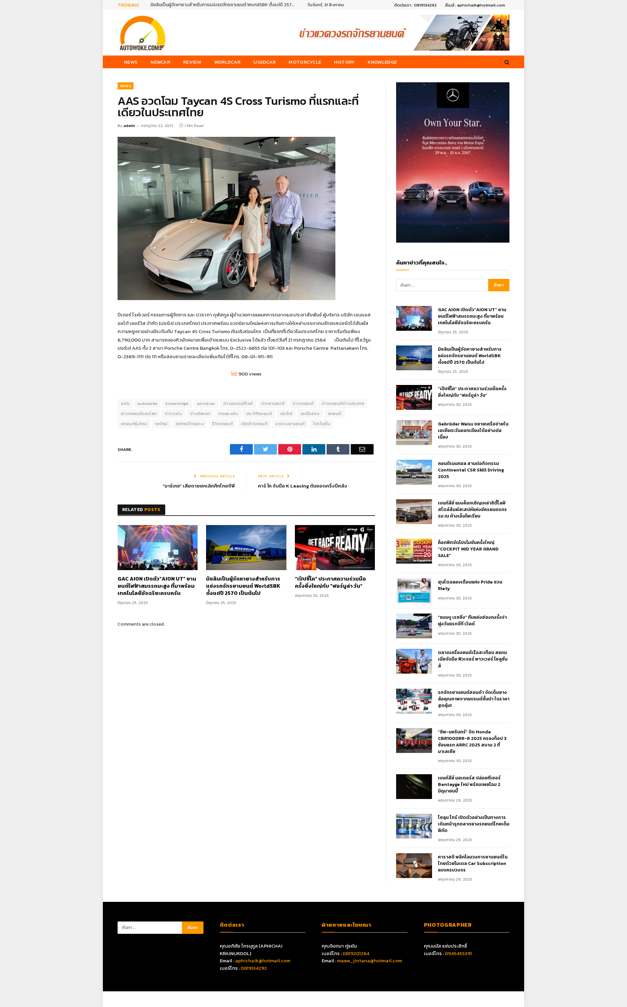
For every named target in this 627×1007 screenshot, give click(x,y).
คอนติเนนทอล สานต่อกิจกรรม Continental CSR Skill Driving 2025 (471, 470)
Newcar (160, 62)
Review (192, 62)
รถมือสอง (310, 413)
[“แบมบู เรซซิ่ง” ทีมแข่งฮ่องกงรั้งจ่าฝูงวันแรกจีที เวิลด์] (414, 626)
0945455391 (458, 953)
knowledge (177, 403)
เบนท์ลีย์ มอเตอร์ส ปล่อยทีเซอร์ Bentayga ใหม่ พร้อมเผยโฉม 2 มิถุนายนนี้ (469, 784)
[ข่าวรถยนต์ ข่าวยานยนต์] (143, 33)
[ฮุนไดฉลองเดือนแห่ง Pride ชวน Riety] (414, 590)
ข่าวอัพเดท (200, 413)
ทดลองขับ (228, 413)
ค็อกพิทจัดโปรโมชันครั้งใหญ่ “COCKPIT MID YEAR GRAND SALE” (468, 549)
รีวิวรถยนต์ (222, 424)
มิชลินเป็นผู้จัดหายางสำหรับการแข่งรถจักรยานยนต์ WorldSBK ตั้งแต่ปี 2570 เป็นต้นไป (224, 5)
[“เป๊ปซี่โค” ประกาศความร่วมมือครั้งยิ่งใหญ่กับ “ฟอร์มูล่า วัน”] (335, 547)
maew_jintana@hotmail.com (369, 960)
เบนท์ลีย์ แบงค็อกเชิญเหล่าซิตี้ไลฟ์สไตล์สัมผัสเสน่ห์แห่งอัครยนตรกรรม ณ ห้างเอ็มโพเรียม (472, 509)
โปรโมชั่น (321, 424)
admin (129, 126)
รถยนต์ (335, 413)
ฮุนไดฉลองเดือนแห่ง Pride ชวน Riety (470, 585)
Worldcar (227, 62)
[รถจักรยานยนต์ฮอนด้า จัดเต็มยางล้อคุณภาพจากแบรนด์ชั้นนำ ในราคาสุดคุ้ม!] (414, 701)
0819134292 (254, 968)
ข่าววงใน (173, 413)
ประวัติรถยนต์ (259, 413)
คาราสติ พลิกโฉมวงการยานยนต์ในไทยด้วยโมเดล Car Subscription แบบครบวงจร (472, 863)
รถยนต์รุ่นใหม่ (134, 424)
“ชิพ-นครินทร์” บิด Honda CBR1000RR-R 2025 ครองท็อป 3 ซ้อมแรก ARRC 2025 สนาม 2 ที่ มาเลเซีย (472, 742)
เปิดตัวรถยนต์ (254, 424)
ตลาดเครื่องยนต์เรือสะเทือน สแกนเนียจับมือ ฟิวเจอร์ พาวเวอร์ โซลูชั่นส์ (472, 659)
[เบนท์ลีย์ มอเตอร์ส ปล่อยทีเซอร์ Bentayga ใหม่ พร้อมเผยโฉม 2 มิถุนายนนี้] (414, 786)
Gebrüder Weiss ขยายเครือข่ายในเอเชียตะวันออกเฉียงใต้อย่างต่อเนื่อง (473, 430)
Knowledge (382, 62)
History (344, 62)
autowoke (147, 403)
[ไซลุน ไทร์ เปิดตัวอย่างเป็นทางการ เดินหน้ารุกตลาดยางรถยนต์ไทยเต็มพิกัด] (414, 826)
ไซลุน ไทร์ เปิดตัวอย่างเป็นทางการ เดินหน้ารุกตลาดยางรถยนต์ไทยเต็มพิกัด (473, 824)
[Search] (506, 62)
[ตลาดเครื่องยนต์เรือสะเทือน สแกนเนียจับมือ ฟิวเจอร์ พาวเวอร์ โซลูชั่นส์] (414, 661)
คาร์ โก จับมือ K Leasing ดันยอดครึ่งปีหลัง (302, 485)
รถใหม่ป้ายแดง (190, 424)
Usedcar (264, 62)
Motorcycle (305, 62)
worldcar (206, 403)
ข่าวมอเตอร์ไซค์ (238, 403)
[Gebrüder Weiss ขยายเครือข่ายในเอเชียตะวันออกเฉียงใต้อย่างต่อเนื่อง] (414, 432)
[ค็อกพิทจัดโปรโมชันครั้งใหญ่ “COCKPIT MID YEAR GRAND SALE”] (414, 551)
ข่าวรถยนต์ (303, 403)
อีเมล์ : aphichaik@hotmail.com (475, 5)
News (130, 62)
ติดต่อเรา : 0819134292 (415, 5)
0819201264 (356, 953)
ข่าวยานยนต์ (273, 403)
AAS (125, 403)
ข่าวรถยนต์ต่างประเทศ (343, 403)
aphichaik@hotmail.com (262, 960)
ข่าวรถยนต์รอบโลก (139, 413)
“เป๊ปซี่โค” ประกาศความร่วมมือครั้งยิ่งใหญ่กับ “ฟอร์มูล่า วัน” (330, 582)
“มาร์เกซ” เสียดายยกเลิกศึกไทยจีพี (199, 485)
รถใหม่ (161, 424)
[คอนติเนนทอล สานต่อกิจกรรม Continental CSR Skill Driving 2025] (414, 472)
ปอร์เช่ (286, 413)
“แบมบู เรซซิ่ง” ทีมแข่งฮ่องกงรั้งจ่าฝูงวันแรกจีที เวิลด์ (472, 620)
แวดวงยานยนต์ (290, 424)
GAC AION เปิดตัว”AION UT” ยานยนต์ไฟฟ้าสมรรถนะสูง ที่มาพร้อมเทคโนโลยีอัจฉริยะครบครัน (157, 586)
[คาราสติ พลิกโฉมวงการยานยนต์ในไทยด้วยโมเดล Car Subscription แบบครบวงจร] (414, 865)
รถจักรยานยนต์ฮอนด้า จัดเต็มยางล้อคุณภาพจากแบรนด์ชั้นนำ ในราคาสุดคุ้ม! (473, 699)
